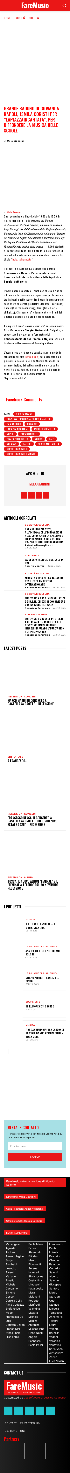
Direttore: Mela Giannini (21, 1196)
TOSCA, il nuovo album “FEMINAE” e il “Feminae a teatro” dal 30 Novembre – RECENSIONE (34, 884)
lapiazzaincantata (22, 259)
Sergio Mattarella (48, 444)
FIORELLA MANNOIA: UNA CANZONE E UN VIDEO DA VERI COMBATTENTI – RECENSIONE (44, 1032)
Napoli (10, 434)
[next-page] (12, 1051)
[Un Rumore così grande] (13, 1006)
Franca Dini (13, 1328)
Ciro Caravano (24, 414)
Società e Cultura (28, 18)
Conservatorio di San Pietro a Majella (28, 419)
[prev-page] (6, 1051)
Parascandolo (29, 434)
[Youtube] (46, 495)
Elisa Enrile (12, 1336)
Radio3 (38, 439)
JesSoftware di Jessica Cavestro (45, 1397)
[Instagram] (31, 495)
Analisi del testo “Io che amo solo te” (42, 952)
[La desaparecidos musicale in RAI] (13, 560)
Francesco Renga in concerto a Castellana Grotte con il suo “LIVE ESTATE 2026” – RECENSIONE (32, 821)
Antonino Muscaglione (38, 545)
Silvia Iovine (35, 1276)
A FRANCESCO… (17, 760)
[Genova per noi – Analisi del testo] (13, 979)
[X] (21, 198)
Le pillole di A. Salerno (41, 946)
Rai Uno (27, 444)
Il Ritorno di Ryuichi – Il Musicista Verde (40, 925)
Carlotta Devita (15, 1324)
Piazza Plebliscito (17, 439)
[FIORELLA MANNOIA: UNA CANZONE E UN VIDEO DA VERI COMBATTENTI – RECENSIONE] (13, 1032)
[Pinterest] (56, 198)
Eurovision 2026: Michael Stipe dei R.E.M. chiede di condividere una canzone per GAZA (45, 601)
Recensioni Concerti (22, 697)
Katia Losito (35, 1288)
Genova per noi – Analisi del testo (42, 979)
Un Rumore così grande (39, 1006)
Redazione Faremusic (37, 587)
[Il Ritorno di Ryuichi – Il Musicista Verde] (13, 925)
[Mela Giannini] (24, 484)
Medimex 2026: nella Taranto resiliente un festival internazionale (44, 581)
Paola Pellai (35, 1344)
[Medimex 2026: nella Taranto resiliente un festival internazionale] (13, 580)
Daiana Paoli (14, 424)
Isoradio (32, 424)
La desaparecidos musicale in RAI (44, 561)
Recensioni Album (20, 877)
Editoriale (32, 555)
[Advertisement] (35, 56)
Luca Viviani (56, 1361)
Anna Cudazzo (15, 1304)
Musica (30, 920)
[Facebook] (10, 198)
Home (7, 18)
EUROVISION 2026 (36, 615)
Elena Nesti (35, 1332)
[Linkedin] (45, 198)
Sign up (35, 1156)
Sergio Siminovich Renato (21, 454)
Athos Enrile (13, 1332)
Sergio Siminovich (17, 449)
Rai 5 (51, 439)
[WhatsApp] (33, 198)
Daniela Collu (14, 1300)
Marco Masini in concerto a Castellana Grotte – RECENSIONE (31, 702)
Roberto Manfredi (35, 565)
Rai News (11, 444)
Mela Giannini (15, 140)
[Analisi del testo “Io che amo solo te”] (13, 952)
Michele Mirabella (44, 429)
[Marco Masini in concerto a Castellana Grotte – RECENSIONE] (35, 672)
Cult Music (32, 1002)
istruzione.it (31, 357)
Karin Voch (56, 1349)
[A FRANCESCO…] (35, 733)
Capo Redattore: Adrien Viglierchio (25, 1208)
